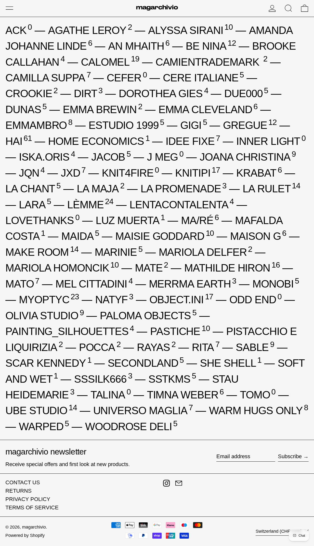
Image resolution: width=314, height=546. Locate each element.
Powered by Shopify (25, 535)
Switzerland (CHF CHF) (279, 531)
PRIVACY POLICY (27, 499)
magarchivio (34, 527)
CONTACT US (22, 482)
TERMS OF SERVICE (32, 507)
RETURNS (18, 491)
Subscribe (290, 456)
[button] (288, 8)
